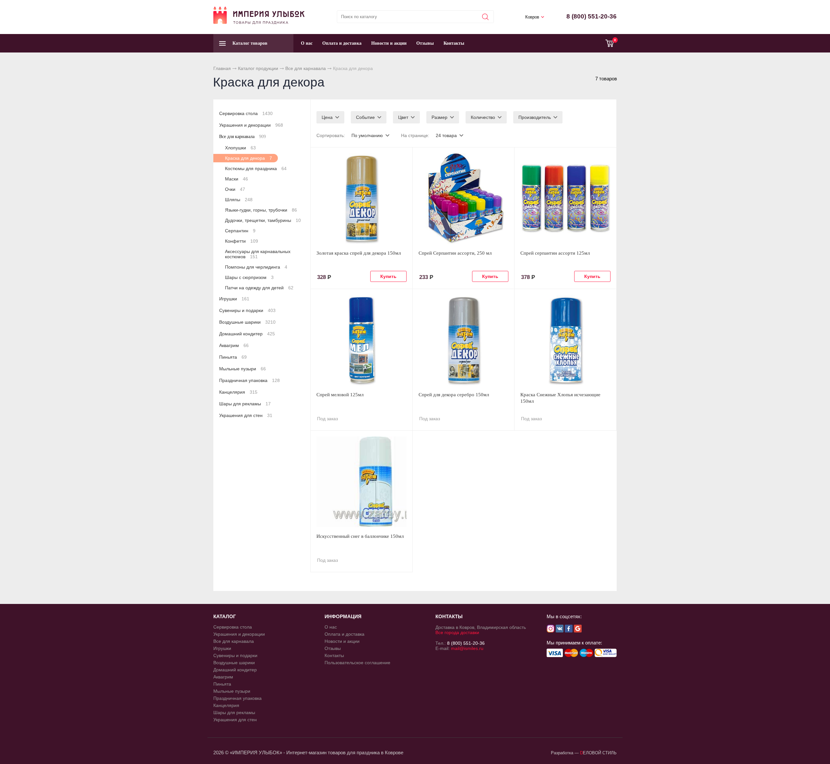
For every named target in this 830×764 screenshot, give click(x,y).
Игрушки (234, 298)
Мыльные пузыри (242, 368)
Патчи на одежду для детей (259, 287)
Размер (439, 117)
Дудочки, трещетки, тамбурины (263, 220)
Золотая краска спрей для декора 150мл (358, 253)
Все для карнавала (305, 68)
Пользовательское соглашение (357, 662)
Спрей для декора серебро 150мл (454, 394)
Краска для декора (248, 158)
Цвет (403, 117)
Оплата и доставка (342, 43)
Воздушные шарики (247, 322)
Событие (365, 117)
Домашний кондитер (247, 333)
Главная (222, 68)
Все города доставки (457, 632)
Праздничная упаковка (249, 380)
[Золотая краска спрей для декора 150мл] (361, 198)
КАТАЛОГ (224, 616)
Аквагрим (234, 345)
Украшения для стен (245, 415)
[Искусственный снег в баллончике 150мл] (361, 481)
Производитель (534, 117)
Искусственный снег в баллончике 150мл (360, 536)
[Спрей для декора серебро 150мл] (464, 340)
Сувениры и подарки (247, 310)
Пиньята (233, 357)
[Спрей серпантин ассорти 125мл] (565, 198)
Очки (235, 189)
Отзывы (425, 43)
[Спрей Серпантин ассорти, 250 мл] (464, 198)
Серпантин (240, 230)
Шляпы (239, 199)
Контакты (454, 43)
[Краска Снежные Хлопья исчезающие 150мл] (565, 340)
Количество (483, 117)
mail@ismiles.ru (467, 648)
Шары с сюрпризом (249, 277)
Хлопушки (240, 147)
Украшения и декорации (251, 125)
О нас (307, 43)
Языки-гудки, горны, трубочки (261, 210)
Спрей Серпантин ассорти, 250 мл (455, 253)
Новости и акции (389, 43)
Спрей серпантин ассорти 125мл (555, 253)
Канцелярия (238, 392)
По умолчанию (367, 135)
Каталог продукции (258, 68)
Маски (236, 178)
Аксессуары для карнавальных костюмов (257, 254)
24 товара (446, 135)
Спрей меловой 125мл (339, 394)
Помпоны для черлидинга (256, 267)
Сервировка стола (246, 113)
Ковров (532, 17)
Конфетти (241, 241)
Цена (327, 117)
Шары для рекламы (245, 403)
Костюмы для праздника (256, 168)
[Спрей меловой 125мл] (361, 340)
